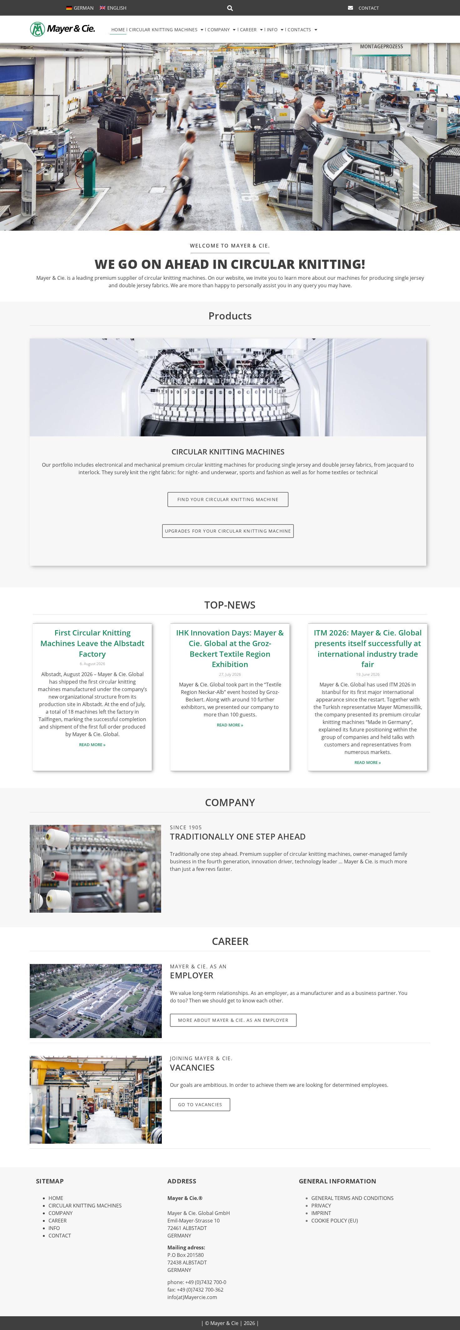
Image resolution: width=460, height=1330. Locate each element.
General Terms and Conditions (352, 1198)
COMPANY (218, 30)
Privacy (321, 1205)
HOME (118, 30)
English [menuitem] (116, 8)
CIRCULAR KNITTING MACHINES (163, 30)
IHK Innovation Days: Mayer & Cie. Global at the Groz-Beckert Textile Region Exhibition (230, 648)
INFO (272, 30)
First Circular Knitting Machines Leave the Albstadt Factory (92, 643)
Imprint (321, 1213)
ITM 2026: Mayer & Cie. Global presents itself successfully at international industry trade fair (368, 648)
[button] (230, 8)
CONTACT (60, 1235)
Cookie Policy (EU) (334, 1220)
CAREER (248, 30)
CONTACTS (299, 30)
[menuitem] (80, 7)
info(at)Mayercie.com (192, 1297)
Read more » (92, 744)
